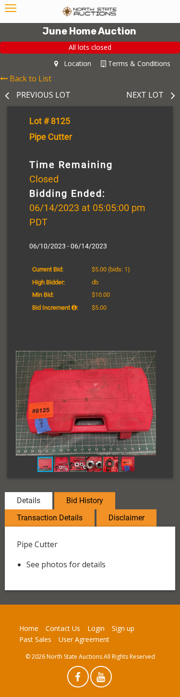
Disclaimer (126, 517)
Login (96, 628)
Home (28, 628)
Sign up (123, 628)
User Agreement (84, 639)
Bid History (84, 500)
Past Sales (35, 639)
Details (28, 500)
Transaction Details (50, 517)
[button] (156, 359)
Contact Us (63, 628)
